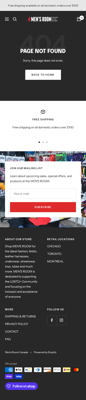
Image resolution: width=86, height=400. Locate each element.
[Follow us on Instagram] (61, 320)
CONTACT (12, 331)
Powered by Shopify (45, 352)
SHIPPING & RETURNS (20, 316)
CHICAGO (54, 246)
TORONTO (54, 254)
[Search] (15, 19)
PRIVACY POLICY (16, 324)
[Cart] (79, 19)
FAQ (8, 339)
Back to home (43, 74)
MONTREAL (55, 261)
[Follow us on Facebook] (52, 320)
